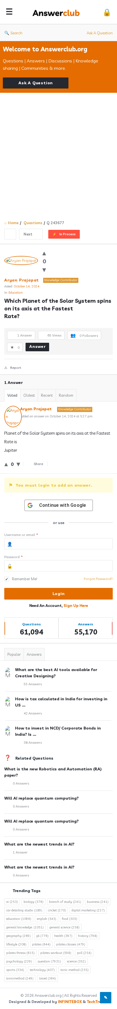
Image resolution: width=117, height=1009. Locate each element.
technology (42, 970)
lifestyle (16, 944)
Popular (14, 654)
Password (13, 557)
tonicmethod (20, 978)
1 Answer (20, 852)
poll (84, 953)
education (18, 919)
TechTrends (97, 1001)
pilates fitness (20, 953)
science (76, 961)
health (63, 936)
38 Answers (33, 742)
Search (16, 32)
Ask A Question (100, 32)
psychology (19, 961)
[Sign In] (107, 12)
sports (15, 970)
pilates (41, 944)
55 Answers (33, 684)
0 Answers (21, 783)
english (46, 919)
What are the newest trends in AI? (39, 844)
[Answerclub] (57, 12)
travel (47, 978)
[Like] (44, 252)
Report (15, 367)
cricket (57, 910)
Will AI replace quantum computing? (41, 798)
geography (18, 936)
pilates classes (70, 944)
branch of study (65, 902)
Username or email (21, 535)
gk (42, 936)
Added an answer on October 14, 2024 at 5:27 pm (56, 416)
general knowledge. (25, 927)
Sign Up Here (76, 605)
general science (64, 927)
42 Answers (33, 713)
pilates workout (55, 953)
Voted (12, 395)
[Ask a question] (105, 997)
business (97, 902)
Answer (37, 346)
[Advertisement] (58, 154)
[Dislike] (44, 269)
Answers (34, 654)
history (87, 936)
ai (12, 902)
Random (66, 395)
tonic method (74, 970)
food (69, 919)
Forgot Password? (98, 579)
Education (16, 293)
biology (33, 902)
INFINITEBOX (70, 1001)
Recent (47, 395)
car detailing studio (24, 910)
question (49, 961)
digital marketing (88, 910)
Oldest (29, 395)
